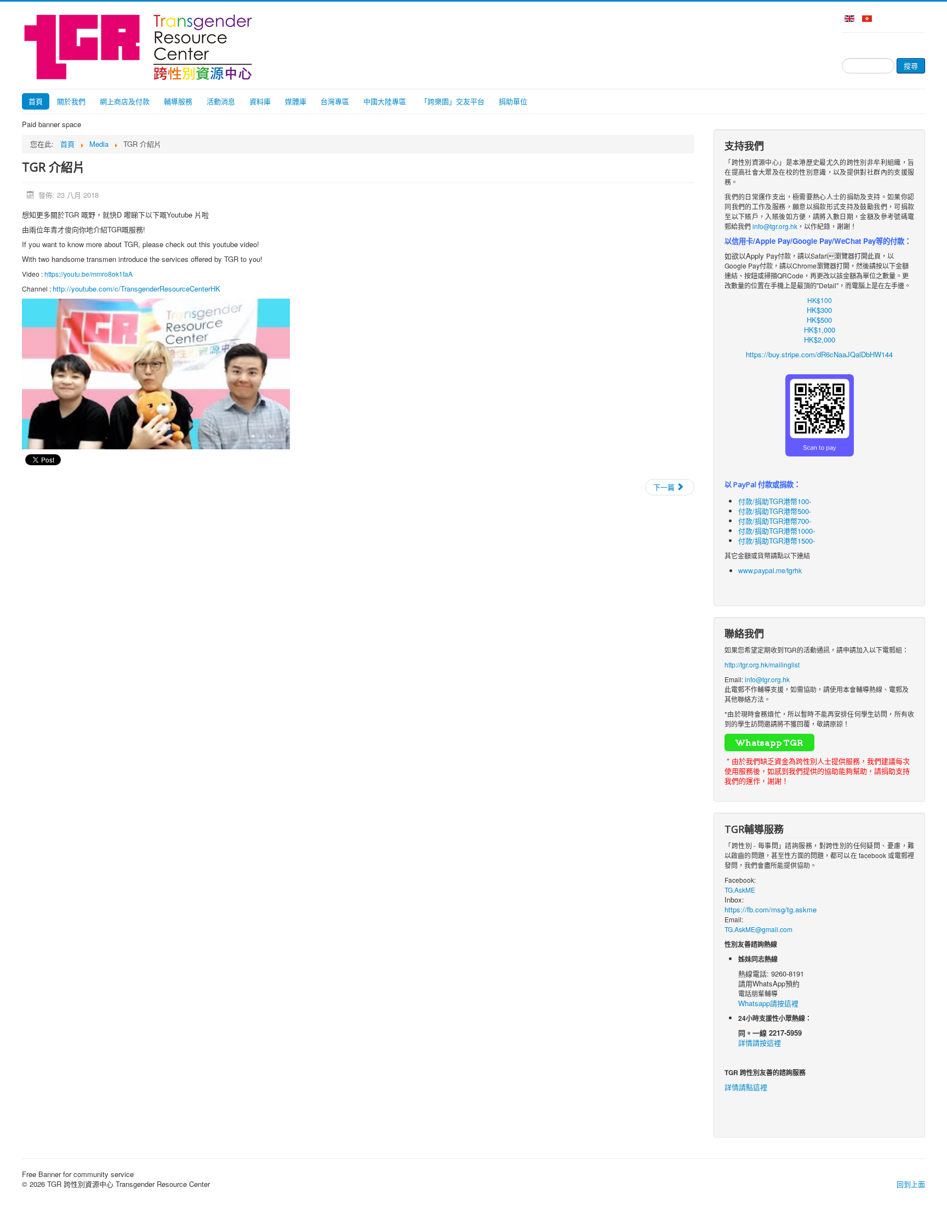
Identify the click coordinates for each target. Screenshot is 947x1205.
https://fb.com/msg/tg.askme (770, 909)
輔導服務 (178, 101)
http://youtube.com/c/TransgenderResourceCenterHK (136, 288)
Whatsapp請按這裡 (768, 1003)
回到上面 (911, 1184)
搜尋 (911, 65)
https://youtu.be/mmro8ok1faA (88, 273)
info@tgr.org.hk (774, 226)
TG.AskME (739, 889)
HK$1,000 (819, 329)
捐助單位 (513, 101)
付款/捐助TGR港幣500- (774, 511)
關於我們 (71, 101)
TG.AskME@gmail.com (758, 929)
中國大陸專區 (384, 101)
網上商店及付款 (125, 101)
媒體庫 (295, 101)
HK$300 (819, 310)
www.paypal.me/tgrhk (770, 570)
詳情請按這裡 (759, 1042)
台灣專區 (335, 101)
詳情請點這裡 (745, 1087)
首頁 (35, 101)
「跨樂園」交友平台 (452, 101)
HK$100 (819, 300)
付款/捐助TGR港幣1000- (776, 531)
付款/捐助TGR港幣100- (774, 501)
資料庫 (260, 101)
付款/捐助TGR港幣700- (774, 521)
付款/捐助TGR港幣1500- (776, 540)
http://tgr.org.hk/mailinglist (762, 664)
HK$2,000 (819, 339)
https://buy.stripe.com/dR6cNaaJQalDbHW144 (819, 354)
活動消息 (221, 101)
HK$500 (819, 320)
